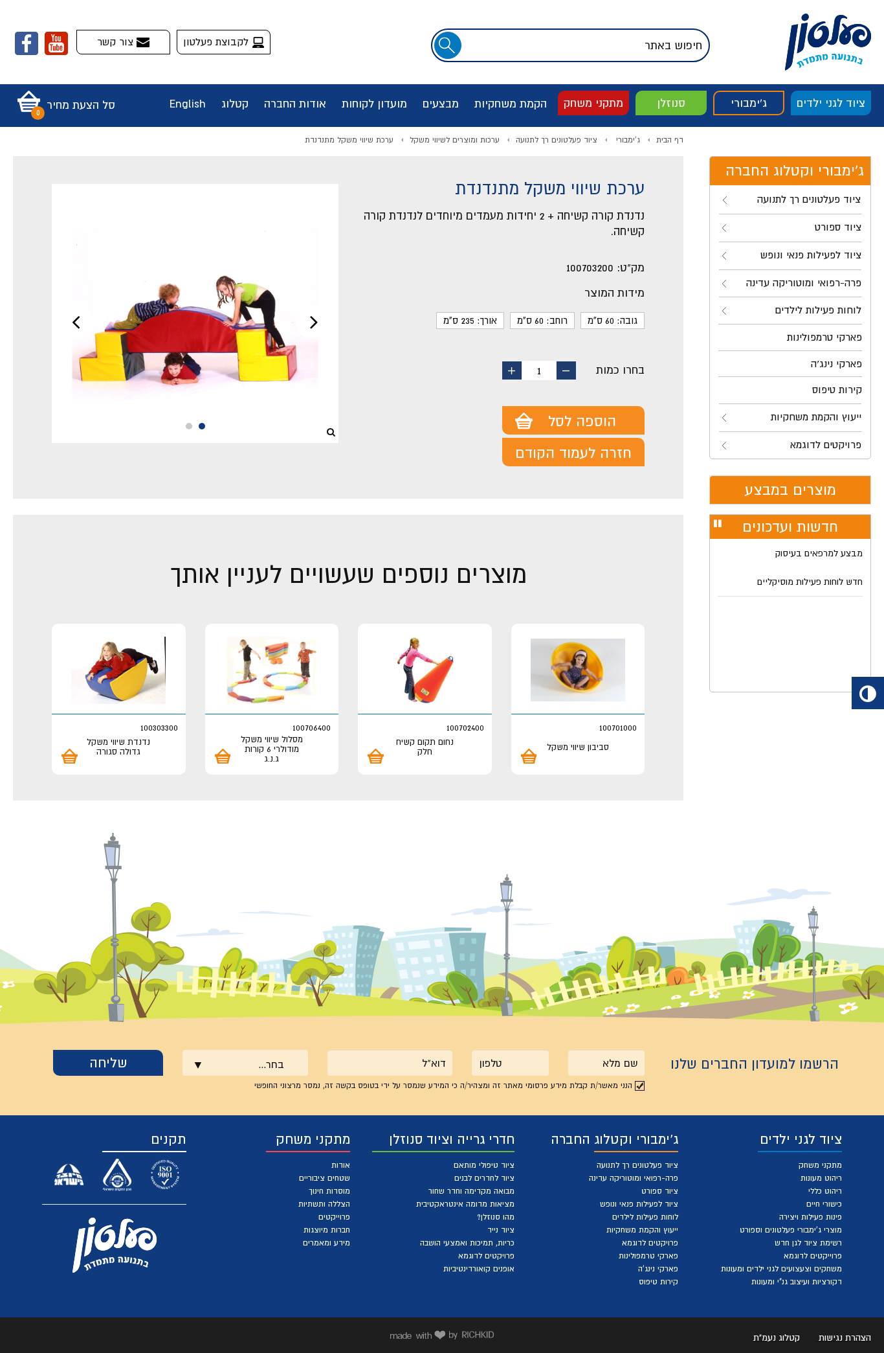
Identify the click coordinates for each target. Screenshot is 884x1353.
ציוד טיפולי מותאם (484, 1165)
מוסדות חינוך (329, 1191)
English (188, 103)
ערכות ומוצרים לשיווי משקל (455, 139)
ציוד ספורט (659, 1191)
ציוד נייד (500, 1229)
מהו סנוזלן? (495, 1217)
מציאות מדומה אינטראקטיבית (465, 1204)
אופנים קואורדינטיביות (478, 1268)
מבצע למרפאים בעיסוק (819, 553)
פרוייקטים (334, 1217)
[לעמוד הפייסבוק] (26, 43)
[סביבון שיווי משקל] (578, 670)
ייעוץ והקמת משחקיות (642, 1229)
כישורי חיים (824, 1204)
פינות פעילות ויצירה (810, 1217)
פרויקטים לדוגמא (650, 1242)
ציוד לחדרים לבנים (484, 1178)
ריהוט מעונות (821, 1178)
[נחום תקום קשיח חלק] (425, 670)
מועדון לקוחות (374, 103)
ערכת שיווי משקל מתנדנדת (349, 139)
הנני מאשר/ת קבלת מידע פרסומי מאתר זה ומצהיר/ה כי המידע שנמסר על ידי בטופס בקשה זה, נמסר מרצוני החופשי (443, 1085)
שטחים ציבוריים (324, 1178)
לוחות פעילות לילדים (645, 1217)
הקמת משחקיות (510, 103)
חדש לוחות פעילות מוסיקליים (810, 581)
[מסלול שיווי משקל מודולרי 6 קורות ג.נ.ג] (272, 670)
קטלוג (235, 103)
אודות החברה (295, 103)
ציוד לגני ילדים (831, 103)
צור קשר (117, 41)
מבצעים (441, 103)
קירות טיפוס (658, 1281)
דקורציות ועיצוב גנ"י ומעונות (796, 1281)
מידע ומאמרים (326, 1242)
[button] (63, 97)
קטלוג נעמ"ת (776, 1337)
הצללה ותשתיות (324, 1204)
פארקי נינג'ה (658, 1268)
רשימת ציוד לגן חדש (808, 1242)
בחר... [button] (271, 1064)
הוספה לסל (582, 421)
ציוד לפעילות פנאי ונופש (639, 1204)
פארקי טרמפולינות (648, 1255)
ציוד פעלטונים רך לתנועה (556, 139)
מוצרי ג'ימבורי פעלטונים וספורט (791, 1229)
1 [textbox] (539, 370)
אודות (340, 1165)
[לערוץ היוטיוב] (56, 43)
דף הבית (669, 139)
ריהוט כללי (825, 1191)
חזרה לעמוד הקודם (573, 452)
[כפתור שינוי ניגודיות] (868, 693)
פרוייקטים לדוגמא (813, 1255)
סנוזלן (671, 103)
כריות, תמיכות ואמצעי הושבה (467, 1242)
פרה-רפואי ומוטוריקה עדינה (633, 1178)
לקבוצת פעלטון (217, 41)
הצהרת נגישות (845, 1337)
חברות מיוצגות (327, 1229)
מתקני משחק (593, 103)
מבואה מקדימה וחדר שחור (471, 1191)
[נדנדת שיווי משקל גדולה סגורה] (119, 670)
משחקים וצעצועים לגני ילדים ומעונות (781, 1268)
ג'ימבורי (749, 103)
